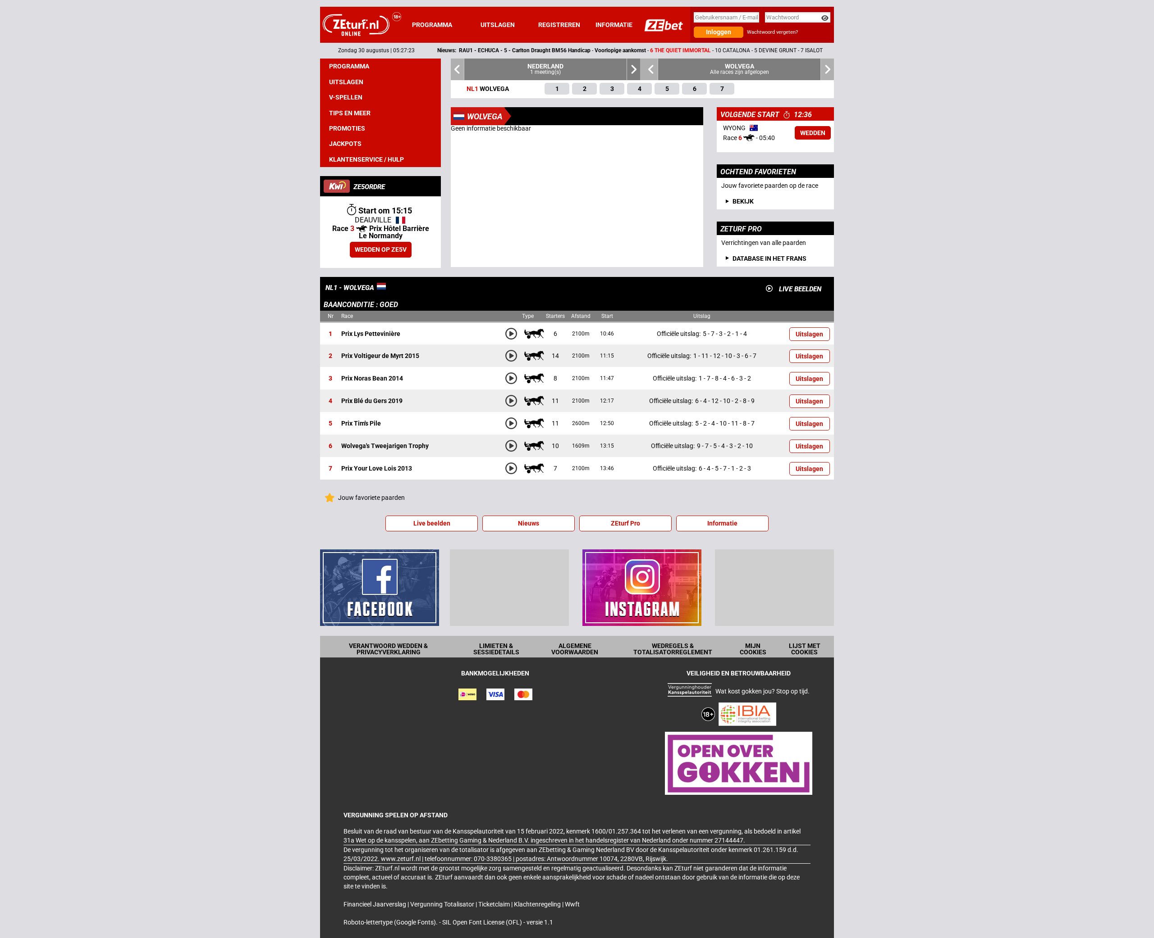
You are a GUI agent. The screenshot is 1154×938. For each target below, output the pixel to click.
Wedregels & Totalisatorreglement (672, 649)
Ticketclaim (494, 904)
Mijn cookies (753, 649)
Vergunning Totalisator (443, 904)
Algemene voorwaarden (574, 649)
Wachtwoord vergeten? (772, 32)
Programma (432, 24)
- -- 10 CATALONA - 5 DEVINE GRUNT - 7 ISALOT (596, 50)
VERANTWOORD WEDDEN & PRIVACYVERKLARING (388, 649)
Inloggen (718, 32)
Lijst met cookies (804, 649)
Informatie (613, 24)
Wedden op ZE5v (381, 249)
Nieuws (528, 523)
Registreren (559, 24)
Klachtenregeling (538, 904)
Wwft (572, 904)
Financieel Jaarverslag (375, 904)
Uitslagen (498, 24)
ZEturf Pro (625, 523)
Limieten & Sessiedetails (496, 649)
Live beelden (431, 523)
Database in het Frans (769, 258)
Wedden (812, 132)
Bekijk (743, 201)
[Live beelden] (769, 288)
